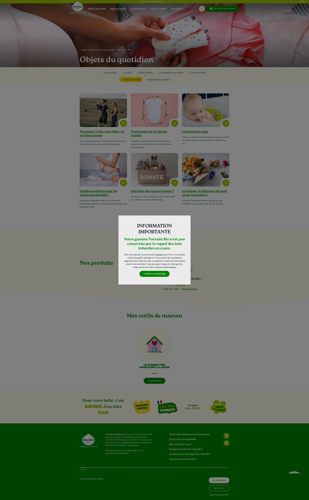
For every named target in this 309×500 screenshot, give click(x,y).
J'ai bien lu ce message (154, 274)
